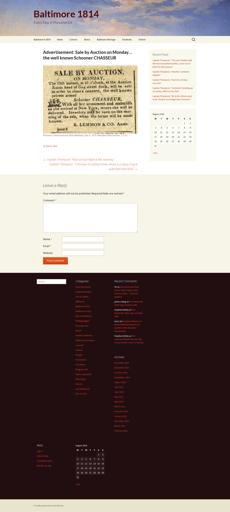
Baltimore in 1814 (42, 39)
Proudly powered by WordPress (49, 505)
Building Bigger (83, 320)
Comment (49, 200)
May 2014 (118, 396)
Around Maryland (83, 291)
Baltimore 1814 (82, 306)
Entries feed (42, 456)
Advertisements (83, 287)
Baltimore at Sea (83, 311)
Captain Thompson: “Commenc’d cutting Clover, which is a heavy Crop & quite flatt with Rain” (93, 166)
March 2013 (119, 426)
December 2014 (121, 362)
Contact (73, 39)
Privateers (80, 364)
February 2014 (121, 411)
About (87, 39)
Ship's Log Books (84, 374)
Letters (79, 350)
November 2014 (121, 367)
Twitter (142, 39)
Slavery (79, 384)
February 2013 (121, 430)
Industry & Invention (85, 340)
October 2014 (120, 372)
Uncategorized (82, 388)
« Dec (155, 153)
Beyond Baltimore (84, 316)
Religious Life (82, 369)
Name (47, 239)
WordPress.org (44, 465)
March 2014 (119, 406)
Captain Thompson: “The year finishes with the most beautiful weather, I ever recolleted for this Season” (172, 63)
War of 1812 (81, 393)
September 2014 (122, 377)
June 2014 (119, 392)
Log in (39, 451)
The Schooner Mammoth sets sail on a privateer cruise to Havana (128, 339)
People (79, 354)
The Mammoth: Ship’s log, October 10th (128, 313)
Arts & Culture (82, 296)
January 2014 (120, 416)
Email (47, 246)
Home (60, 39)
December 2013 (121, 421)
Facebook (127, 39)
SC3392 (124, 135)
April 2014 (118, 401)
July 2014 (118, 387)
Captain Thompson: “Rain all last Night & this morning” (78, 159)
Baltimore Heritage (106, 39)
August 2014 (120, 382)
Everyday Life (82, 325)
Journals (80, 345)
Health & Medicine (84, 335)
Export (79, 330)
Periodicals (81, 359)
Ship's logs (81, 379)
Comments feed (44, 460)
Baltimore (80, 301)
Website (48, 253)
